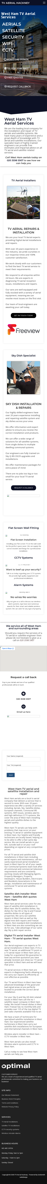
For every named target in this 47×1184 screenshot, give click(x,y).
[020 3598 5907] (23, 694)
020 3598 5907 (23, 699)
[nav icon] (44, 3)
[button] (13, 77)
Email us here (23, 712)
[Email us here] (23, 707)
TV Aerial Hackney (16, 3)
